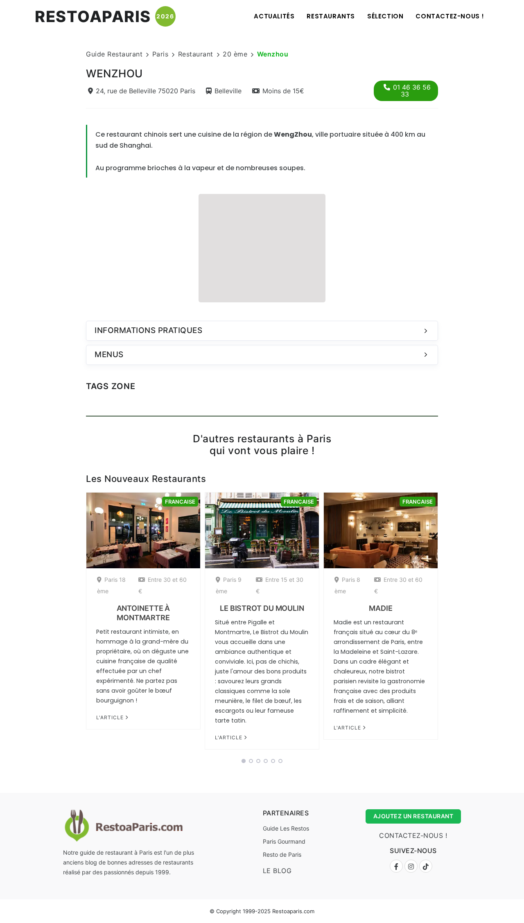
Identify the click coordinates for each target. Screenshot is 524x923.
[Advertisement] (262, 247)
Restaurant (195, 54)
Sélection (385, 16)
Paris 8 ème (347, 585)
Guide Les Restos (286, 828)
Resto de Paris (282, 854)
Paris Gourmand (284, 841)
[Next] (448, 623)
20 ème (235, 54)
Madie (381, 608)
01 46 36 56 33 (412, 90)
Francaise (180, 501)
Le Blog (277, 871)
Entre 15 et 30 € (279, 585)
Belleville (228, 91)
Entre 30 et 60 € (162, 585)
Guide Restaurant (114, 54)
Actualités (274, 16)
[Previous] (75, 623)
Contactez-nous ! (450, 16)
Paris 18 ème (111, 585)
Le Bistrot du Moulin (262, 608)
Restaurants (331, 16)
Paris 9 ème (229, 585)
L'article (110, 717)
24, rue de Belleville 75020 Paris (145, 91)
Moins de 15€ (283, 91)
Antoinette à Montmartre (143, 613)
